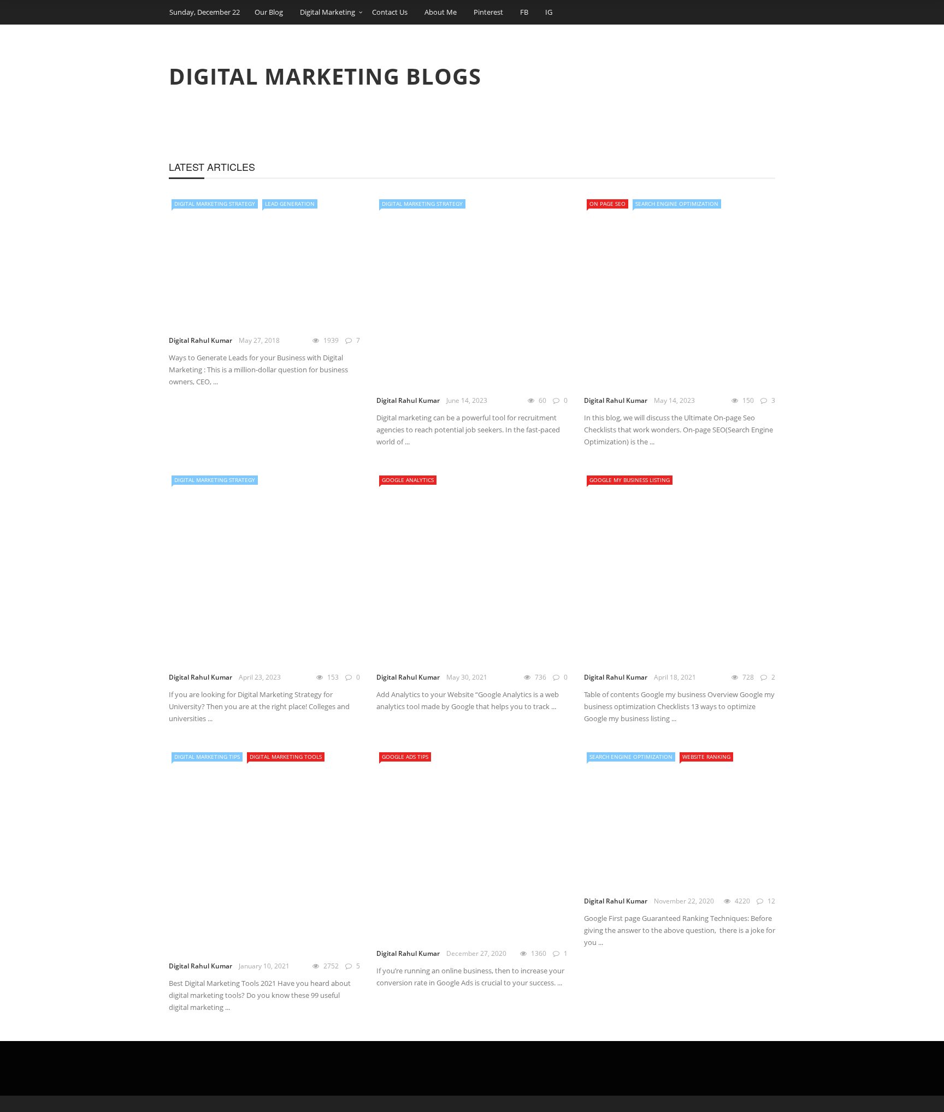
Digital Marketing (327, 12)
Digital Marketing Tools (286, 756)
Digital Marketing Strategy (214, 203)
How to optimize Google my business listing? (674, 654)
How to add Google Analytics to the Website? (461, 654)
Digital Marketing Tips (207, 756)
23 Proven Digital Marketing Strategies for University (262, 654)
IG (548, 12)
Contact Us (390, 12)
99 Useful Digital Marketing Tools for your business (256, 943)
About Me (440, 12)
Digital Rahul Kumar (200, 340)
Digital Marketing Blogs (325, 76)
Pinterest (488, 12)
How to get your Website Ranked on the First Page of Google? (671, 878)
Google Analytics (408, 480)
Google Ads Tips (405, 756)
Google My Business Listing (629, 480)
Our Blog (269, 12)
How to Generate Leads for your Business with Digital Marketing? (247, 317)
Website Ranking (706, 756)
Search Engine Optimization (676, 203)
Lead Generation (290, 203)
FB (524, 12)
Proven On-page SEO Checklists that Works (674, 377)
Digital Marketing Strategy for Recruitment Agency (447, 377)
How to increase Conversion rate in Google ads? (461, 930)
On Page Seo (607, 203)
